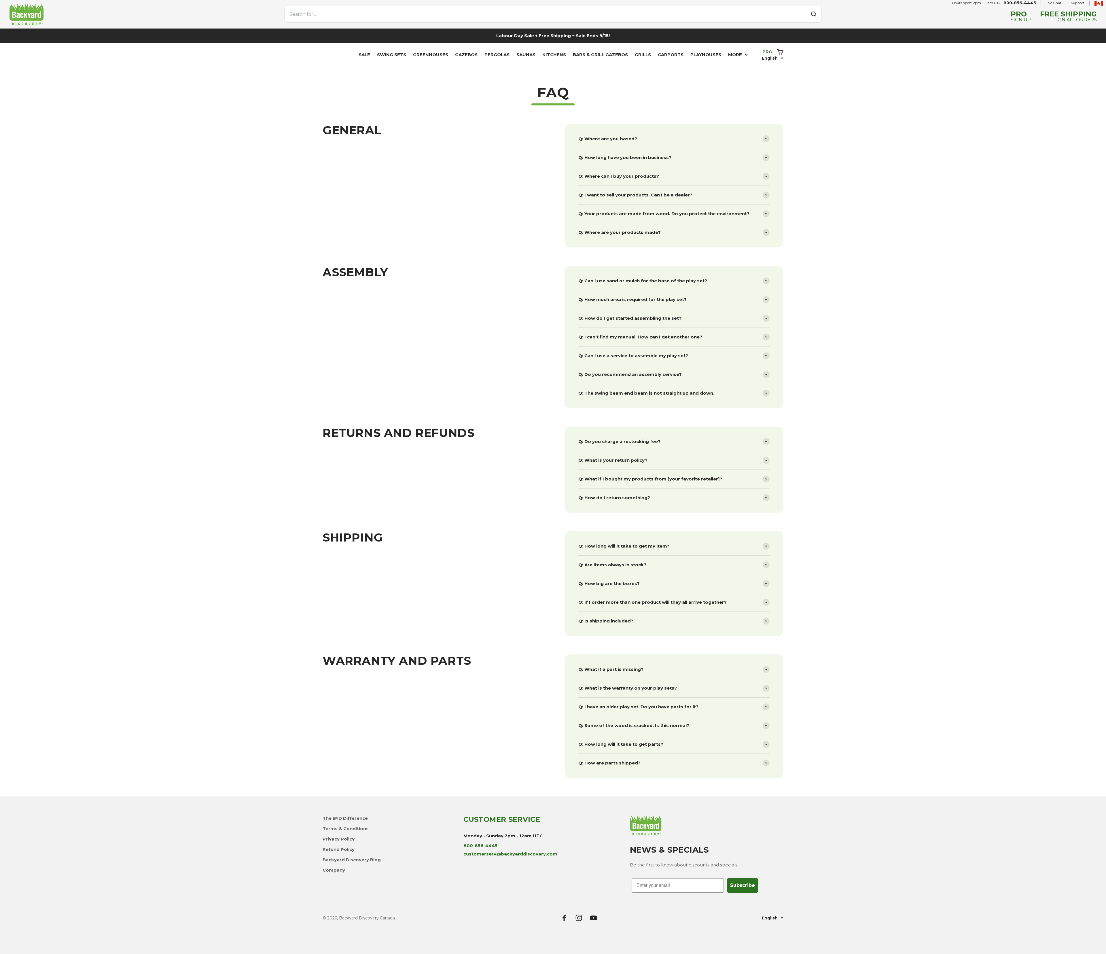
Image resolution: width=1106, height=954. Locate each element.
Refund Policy (339, 849)
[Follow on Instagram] (579, 918)
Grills (643, 54)
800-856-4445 (1019, 2)
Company (334, 870)
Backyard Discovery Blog (352, 859)
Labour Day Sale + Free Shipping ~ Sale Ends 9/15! (553, 35)
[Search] (813, 14)
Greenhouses (430, 54)
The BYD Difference (345, 818)
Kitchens (554, 54)
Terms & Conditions (346, 828)
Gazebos (466, 54)
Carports (670, 54)
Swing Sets (391, 54)
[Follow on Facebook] (564, 918)
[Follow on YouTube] (593, 918)
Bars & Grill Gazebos (600, 54)
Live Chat (1053, 3)
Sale (364, 54)
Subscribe (742, 885)
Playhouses (705, 54)
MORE (735, 54)
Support (1078, 3)
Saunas (525, 54)
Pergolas (497, 54)
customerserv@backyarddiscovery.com (510, 854)
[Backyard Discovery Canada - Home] (143, 14)
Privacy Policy (339, 839)
